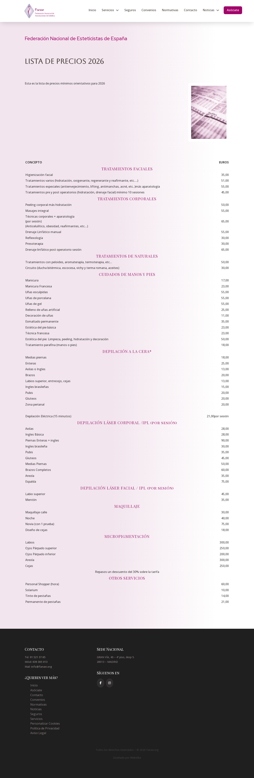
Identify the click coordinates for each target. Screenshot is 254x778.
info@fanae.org (41, 666)
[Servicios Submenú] (117, 10)
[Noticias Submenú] (217, 10)
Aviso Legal (38, 733)
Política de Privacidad (44, 728)
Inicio (92, 10)
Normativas (170, 10)
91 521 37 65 (37, 657)
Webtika (135, 757)
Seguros (130, 10)
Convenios (149, 10)
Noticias (208, 10)
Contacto (190, 10)
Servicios (108, 10)
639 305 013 (40, 662)
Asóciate (233, 10)
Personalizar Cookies (45, 723)
